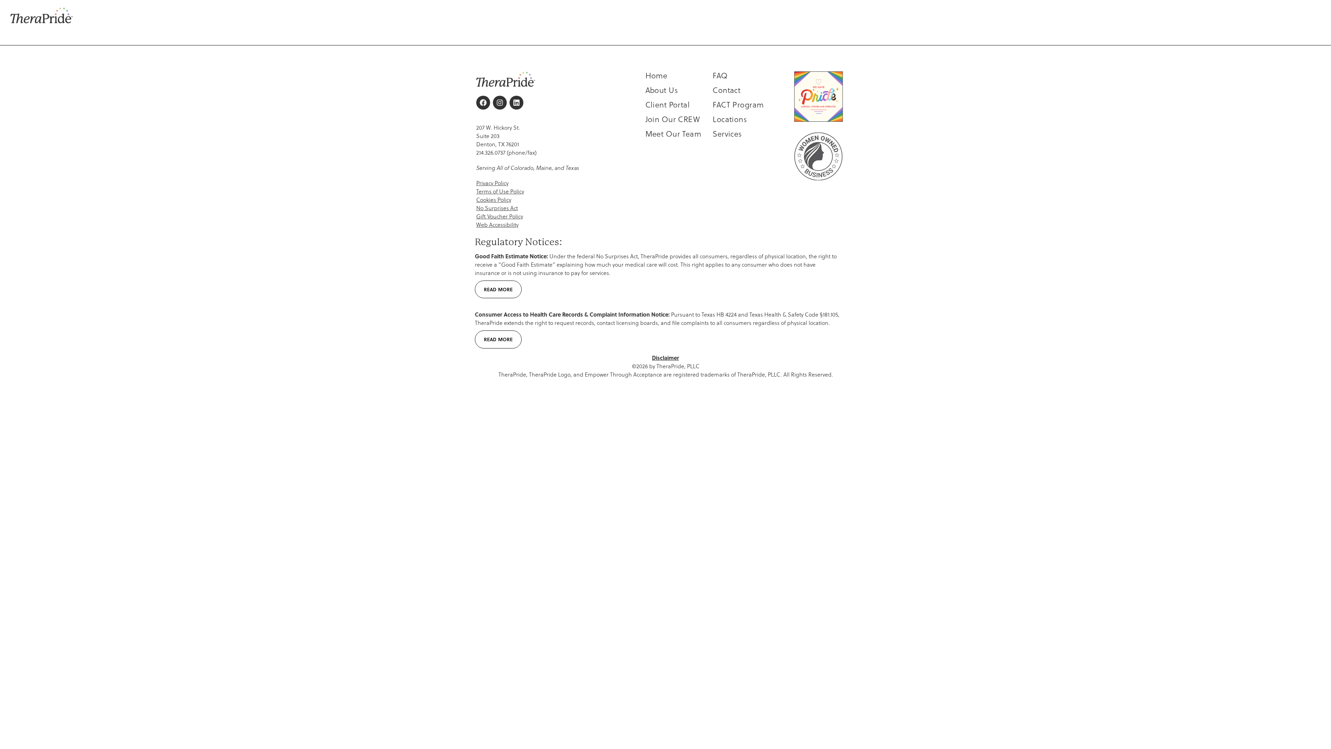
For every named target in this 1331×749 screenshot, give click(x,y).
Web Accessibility (497, 225)
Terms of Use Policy (500, 191)
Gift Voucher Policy (499, 216)
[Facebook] (483, 103)
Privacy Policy (492, 183)
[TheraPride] (41, 16)
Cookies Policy (493, 200)
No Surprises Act (497, 208)
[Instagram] (500, 103)
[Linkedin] (516, 103)
